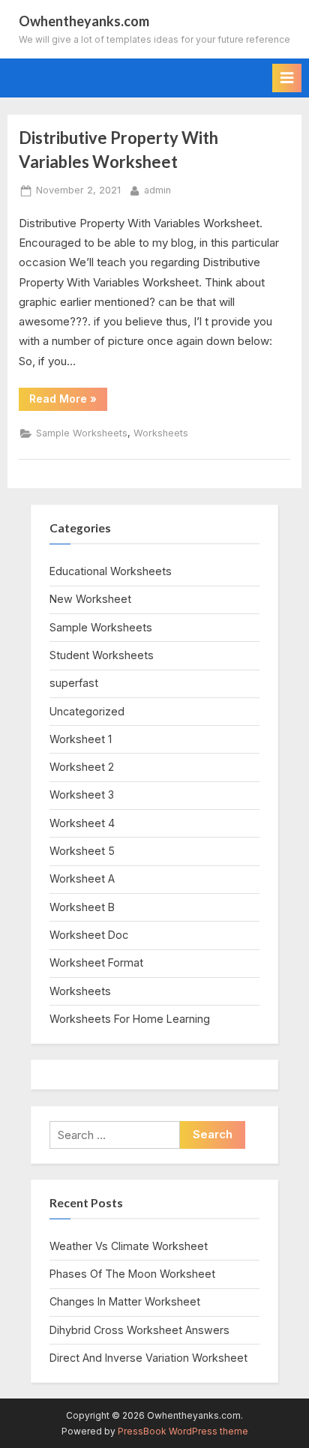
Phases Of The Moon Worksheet (132, 1273)
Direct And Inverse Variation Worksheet (149, 1357)
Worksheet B (82, 907)
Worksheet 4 (82, 823)
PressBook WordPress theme (183, 1431)
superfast (74, 682)
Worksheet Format (96, 962)
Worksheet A (82, 878)
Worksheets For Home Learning (130, 1018)
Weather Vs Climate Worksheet (129, 1246)
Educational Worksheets (111, 571)
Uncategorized (87, 711)
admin (157, 190)
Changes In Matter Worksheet (125, 1301)
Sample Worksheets (82, 433)
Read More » (68, 401)
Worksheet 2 (82, 766)
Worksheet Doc (89, 934)
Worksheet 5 (82, 850)
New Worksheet (90, 598)
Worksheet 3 (82, 794)
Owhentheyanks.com (84, 21)
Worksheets (161, 433)
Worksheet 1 (81, 739)
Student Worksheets (102, 655)
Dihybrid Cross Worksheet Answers (140, 1330)
